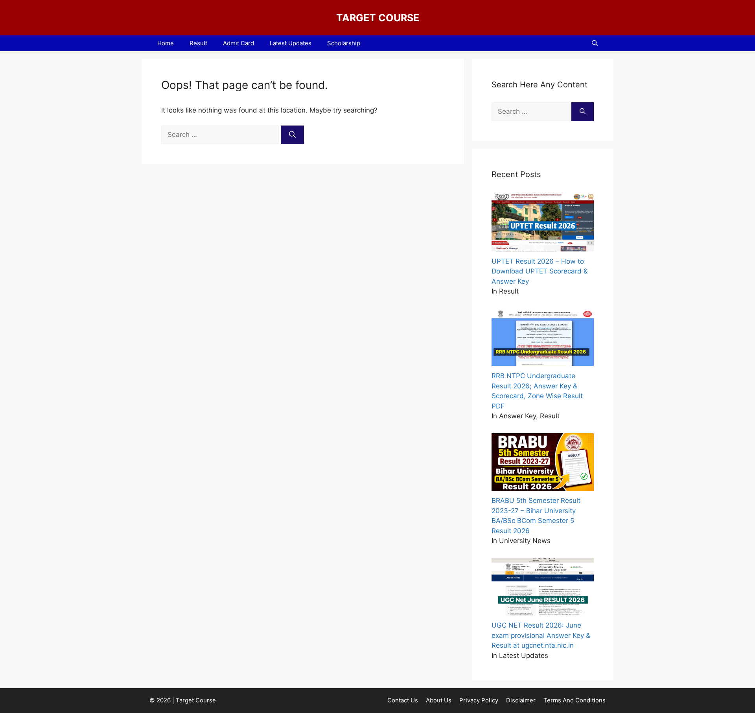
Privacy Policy (478, 700)
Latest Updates (290, 43)
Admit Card (238, 43)
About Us (438, 700)
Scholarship (343, 43)
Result (198, 43)
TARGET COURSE (377, 18)
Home (165, 43)
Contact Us (402, 700)
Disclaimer (521, 700)
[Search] (292, 135)
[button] (595, 43)
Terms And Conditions (574, 700)
